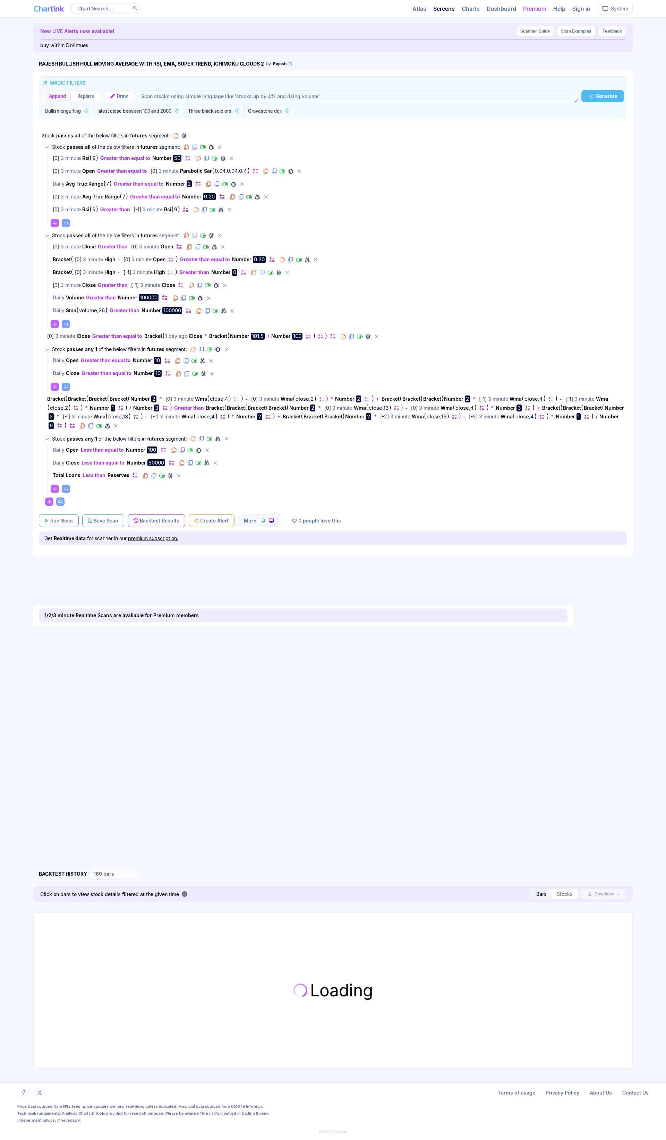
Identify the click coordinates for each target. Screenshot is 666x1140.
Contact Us (635, 1093)
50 (177, 158)
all (77, 135)
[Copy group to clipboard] (176, 135)
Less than (94, 475)
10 (157, 360)
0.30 (259, 259)
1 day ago (176, 336)
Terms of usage (516, 1093)
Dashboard (501, 8)
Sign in (581, 8)
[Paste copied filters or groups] (66, 223)
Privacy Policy (562, 1093)
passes (64, 135)
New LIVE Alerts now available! (77, 31)
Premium (534, 8)
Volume (75, 297)
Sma (71, 310)
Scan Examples (576, 31)
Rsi (85, 158)
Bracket (62, 259)
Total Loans (66, 475)
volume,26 (92, 310)
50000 (156, 462)
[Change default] (187, 158)
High (110, 259)
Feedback (612, 31)
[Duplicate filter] (206, 158)
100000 (148, 297)
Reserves (118, 475)
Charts (471, 8)
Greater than (115, 209)
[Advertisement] (333, 573)
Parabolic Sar (196, 171)
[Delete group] (219, 147)
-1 (137, 209)
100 (297, 336)
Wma (201, 399)
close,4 (219, 399)
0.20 (209, 196)
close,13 (378, 408)
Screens (444, 8)
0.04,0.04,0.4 (231, 171)
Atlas (419, 8)
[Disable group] (203, 147)
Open (88, 171)
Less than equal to (102, 450)
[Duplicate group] (194, 147)
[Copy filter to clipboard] (198, 158)
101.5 (258, 336)
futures (138, 135)
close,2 (305, 399)
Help (559, 8)
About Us (601, 1093)
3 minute (71, 158)
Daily (59, 184)
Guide (535, 31)
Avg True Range (84, 184)
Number (162, 158)
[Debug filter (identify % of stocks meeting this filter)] (223, 158)
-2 (384, 416)
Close (89, 246)
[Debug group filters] (184, 135)
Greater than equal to (125, 158)
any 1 (91, 349)
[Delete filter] (231, 158)
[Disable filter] (215, 158)
